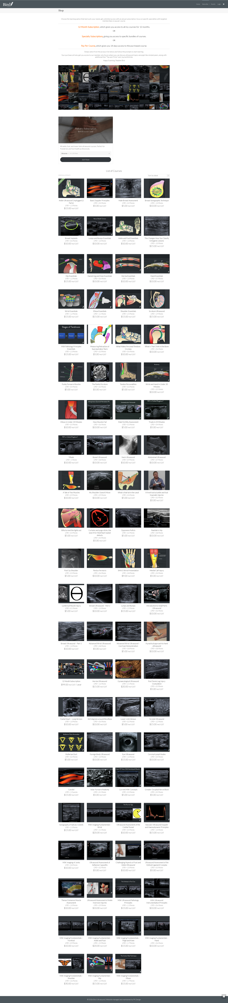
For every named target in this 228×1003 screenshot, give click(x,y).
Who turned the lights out (71, 530)
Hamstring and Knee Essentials (100, 276)
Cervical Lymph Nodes (157, 754)
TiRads (71, 457)
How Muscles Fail (100, 422)
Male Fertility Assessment (128, 422)
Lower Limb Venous (128, 719)
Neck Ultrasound (128, 457)
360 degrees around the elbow (100, 719)
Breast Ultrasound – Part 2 (99, 606)
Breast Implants (71, 238)
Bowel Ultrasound (100, 457)
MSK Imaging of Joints (71, 862)
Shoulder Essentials (128, 311)
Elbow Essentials (99, 311)
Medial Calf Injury (157, 570)
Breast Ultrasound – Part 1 (71, 643)
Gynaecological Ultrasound (128, 681)
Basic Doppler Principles (99, 200)
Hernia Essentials (128, 276)
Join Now (85, 159)
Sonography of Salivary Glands (71, 825)
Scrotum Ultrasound (157, 311)
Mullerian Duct (71, 754)
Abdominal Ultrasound (157, 457)
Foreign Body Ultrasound (100, 754)
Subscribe (205, 4)
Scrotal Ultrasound (156, 719)
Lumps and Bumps (128, 606)
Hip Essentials (71, 276)
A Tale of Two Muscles (71, 492)
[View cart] (223, 4)
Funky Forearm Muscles (71, 384)
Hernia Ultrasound (99, 681)
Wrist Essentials (71, 311)
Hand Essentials (157, 276)
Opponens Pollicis (128, 530)
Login (219, 4)
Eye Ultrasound (128, 754)
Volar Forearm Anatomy (99, 789)
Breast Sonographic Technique (157, 200)
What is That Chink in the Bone (157, 346)
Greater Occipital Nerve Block (157, 789)
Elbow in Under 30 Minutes (71, 422)
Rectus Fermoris (99, 570)
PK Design (137, 999)
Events (213, 4)
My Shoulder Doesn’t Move (99, 492)
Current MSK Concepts (128, 789)
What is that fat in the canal (128, 492)
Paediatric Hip (156, 530)
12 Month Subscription (71, 681)
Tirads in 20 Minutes (157, 422)
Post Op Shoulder (71, 570)
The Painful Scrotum (100, 384)
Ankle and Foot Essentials (128, 238)
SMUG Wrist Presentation (128, 570)
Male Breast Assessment (128, 200)
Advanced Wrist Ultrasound (100, 643)
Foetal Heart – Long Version (71, 719)
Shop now (114, 91)
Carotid (71, 789)
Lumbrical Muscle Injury (71, 606)
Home (198, 4)
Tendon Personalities (128, 384)
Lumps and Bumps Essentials (100, 238)
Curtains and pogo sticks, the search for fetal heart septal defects (100, 532)
